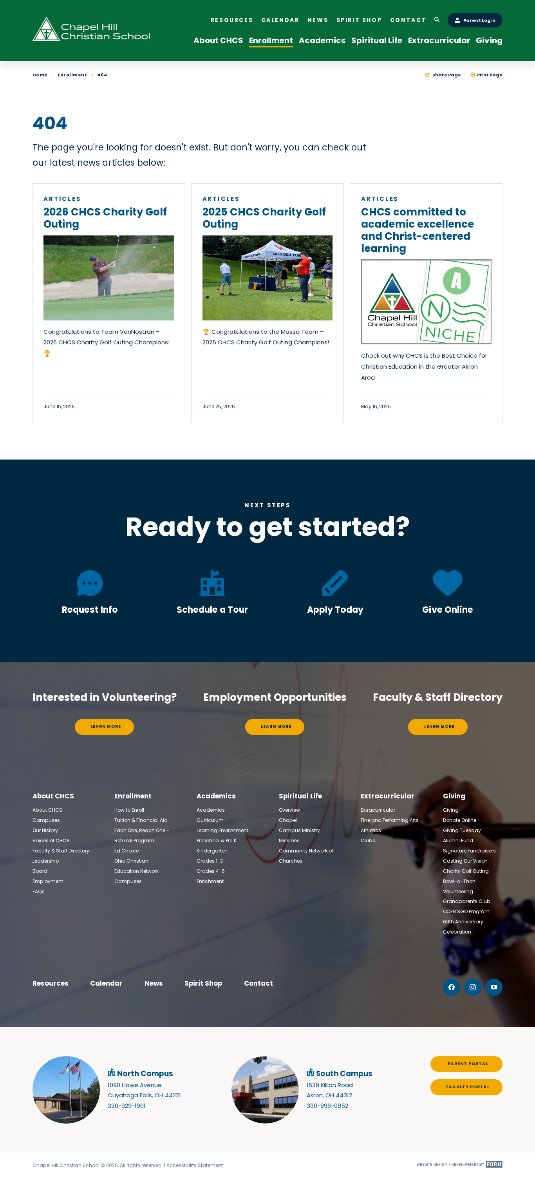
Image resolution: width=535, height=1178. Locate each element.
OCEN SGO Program (466, 911)
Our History (45, 830)
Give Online (447, 610)
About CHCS (218, 40)
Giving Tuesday (462, 830)
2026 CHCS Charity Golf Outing (105, 218)
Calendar (280, 20)
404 (102, 75)
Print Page (489, 75)
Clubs (368, 840)
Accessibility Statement (194, 1165)
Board (40, 871)
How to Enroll (129, 810)
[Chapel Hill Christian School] (91, 31)
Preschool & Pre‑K (217, 840)
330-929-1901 (127, 1106)
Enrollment (271, 40)
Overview (289, 810)
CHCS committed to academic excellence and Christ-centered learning (417, 230)
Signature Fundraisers (469, 850)
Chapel (288, 820)
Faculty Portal (468, 1087)
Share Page (446, 75)
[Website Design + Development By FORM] (459, 1165)
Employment (48, 881)
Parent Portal (468, 1064)
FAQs (39, 891)
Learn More (105, 726)
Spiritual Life (376, 40)
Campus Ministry (299, 830)
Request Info (90, 610)
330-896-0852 (327, 1106)
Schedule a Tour (212, 610)
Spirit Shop (359, 20)
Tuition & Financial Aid (141, 820)
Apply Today (335, 610)
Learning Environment (222, 830)
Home (40, 75)
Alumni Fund (458, 840)
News (317, 20)
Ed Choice (126, 850)
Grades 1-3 (210, 861)
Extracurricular (439, 40)
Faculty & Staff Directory (61, 850)
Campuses (46, 820)
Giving (489, 40)
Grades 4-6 (211, 871)
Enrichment (210, 881)
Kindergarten (212, 850)
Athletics (371, 830)
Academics (322, 40)
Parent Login (479, 20)
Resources (232, 20)
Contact (408, 20)
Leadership (46, 861)
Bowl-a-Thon (459, 881)
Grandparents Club (466, 901)
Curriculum (210, 820)
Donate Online (459, 820)
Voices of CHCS (51, 840)
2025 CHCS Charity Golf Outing (264, 218)
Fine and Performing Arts (390, 820)
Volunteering (458, 891)
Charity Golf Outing (466, 871)
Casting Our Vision (465, 861)
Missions (289, 840)
